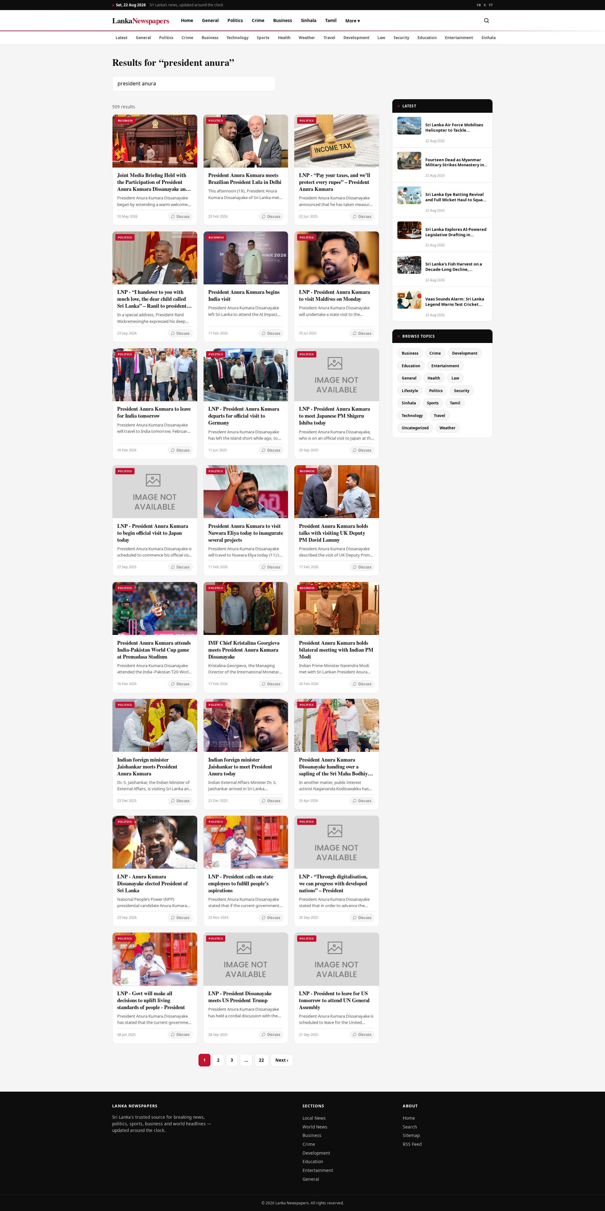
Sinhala (308, 20)
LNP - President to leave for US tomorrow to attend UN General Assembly (334, 1000)
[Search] (486, 20)
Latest (121, 37)
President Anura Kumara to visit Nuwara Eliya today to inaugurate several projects (245, 533)
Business (282, 20)
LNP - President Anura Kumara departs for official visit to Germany (243, 415)
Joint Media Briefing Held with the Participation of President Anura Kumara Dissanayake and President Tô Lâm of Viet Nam (152, 185)
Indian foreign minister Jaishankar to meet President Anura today (240, 766)
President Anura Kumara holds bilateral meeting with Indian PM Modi (336, 649)
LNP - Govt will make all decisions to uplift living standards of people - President (151, 1000)
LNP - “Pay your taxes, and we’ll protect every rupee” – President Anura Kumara (334, 182)
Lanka (140, 20)
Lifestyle (410, 390)
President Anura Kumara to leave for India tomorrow (154, 412)
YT (491, 5)
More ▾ (352, 21)
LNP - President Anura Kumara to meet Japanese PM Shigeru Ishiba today (334, 415)
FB (479, 5)
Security (401, 37)
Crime (258, 20)
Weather (307, 37)
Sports (263, 37)
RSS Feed (412, 1144)
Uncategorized (415, 427)
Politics (235, 20)
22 (261, 1060)
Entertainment (459, 37)
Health (284, 37)
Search (410, 1127)
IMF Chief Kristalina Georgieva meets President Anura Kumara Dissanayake (243, 649)
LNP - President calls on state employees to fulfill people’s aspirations (240, 883)
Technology (238, 37)
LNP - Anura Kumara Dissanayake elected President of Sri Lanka (152, 883)
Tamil (331, 20)
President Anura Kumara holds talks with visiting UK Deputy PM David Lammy (333, 533)
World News (314, 1127)
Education (427, 37)
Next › (281, 1060)
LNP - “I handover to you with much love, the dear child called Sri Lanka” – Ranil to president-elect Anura (152, 302)
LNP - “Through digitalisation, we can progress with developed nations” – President (333, 883)
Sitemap (411, 1135)
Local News (314, 1118)
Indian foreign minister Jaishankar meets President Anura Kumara (147, 766)
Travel (329, 37)
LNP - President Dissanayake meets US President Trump (240, 996)
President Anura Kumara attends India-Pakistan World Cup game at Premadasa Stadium (154, 649)
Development (356, 37)
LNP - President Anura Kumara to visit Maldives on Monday (334, 295)
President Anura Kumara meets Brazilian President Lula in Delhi (244, 178)
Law (381, 37)
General (210, 20)
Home (187, 20)
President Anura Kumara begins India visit (243, 295)
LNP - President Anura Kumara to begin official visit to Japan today (152, 533)
